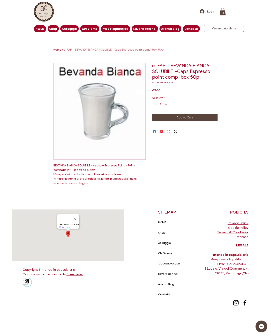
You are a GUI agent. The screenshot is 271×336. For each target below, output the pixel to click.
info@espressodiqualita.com (227, 259)
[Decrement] (155, 104)
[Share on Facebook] (154, 131)
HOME (162, 222)
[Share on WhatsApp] (168, 131)
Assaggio (164, 243)
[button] (223, 11)
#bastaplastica (169, 263)
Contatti (164, 294)
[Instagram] (235, 302)
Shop (161, 232)
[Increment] (166, 104)
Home (57, 49)
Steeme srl (75, 274)
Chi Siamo (165, 253)
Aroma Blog (166, 284)
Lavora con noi (168, 274)
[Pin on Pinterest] (161, 131)
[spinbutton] (160, 104)
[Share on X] (175, 131)
